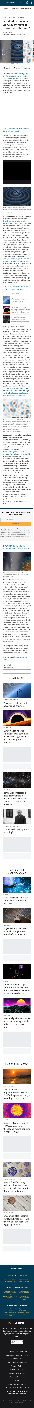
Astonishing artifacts (24, 1281)
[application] (17, 170)
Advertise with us (17, 1373)
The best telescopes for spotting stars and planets (10, 1314)
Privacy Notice (23, 530)
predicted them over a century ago (15, 223)
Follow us (18, 68)
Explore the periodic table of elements (10, 1297)
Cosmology (21, 17)
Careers (17, 1380)
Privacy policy (17, 1366)
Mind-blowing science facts (24, 1313)
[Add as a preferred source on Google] (17, 1342)
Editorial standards (17, 1384)
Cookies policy (17, 1370)
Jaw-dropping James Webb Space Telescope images (10, 1292)
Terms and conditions (17, 1362)
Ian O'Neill (8, 33)
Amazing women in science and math (24, 1291)
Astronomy (12, 17)
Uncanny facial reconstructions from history (24, 1298)
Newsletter (27, 68)
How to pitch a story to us (17, 1388)
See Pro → (20, 2)
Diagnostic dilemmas (10, 1281)
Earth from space (23, 1279)
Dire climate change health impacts (22, 8)
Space (4, 17)
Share (7, 68)
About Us (17, 1359)
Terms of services (22, 529)
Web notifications (17, 1377)
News (23, 34)
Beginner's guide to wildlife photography (24, 1309)
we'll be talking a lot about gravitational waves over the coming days (15, 76)
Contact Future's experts (17, 1355)
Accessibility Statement (17, 1351)
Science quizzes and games (10, 1309)
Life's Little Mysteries (10, 1279)
